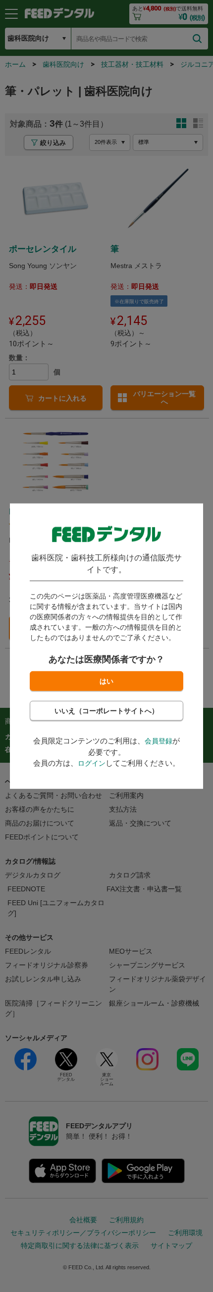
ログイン (92, 763)
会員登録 (158, 741)
